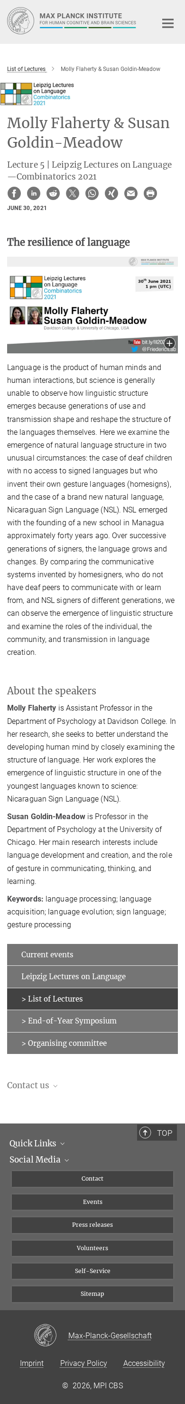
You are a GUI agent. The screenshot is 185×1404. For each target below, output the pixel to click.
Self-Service (93, 1270)
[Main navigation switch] (167, 23)
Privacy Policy (83, 1363)
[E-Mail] (131, 193)
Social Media (36, 1159)
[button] (170, 344)
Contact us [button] (29, 1085)
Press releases (92, 1224)
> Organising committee (64, 1043)
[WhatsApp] (92, 193)
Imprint (32, 1363)
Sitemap (92, 1293)
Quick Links (33, 1143)
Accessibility (144, 1363)
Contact (92, 1178)
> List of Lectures (52, 998)
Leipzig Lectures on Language (73, 976)
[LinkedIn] (34, 193)
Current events (47, 954)
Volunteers (92, 1248)
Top (164, 1133)
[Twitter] (72, 193)
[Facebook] (14, 193)
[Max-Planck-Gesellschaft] (51, 1335)
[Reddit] (53, 193)
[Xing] (111, 193)
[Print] (150, 193)
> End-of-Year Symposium (69, 1020)
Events (92, 1201)
